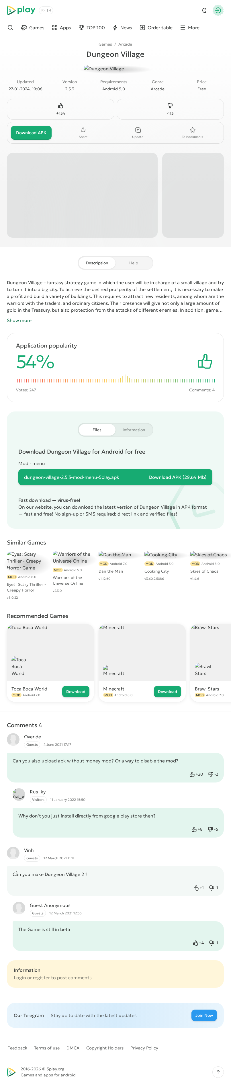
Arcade (125, 44)
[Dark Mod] (204, 10)
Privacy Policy (144, 1048)
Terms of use (47, 1048)
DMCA (72, 1048)
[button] (218, 1072)
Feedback (17, 1048)
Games (105, 44)
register (41, 977)
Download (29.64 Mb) (178, 477)
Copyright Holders (105, 1048)
